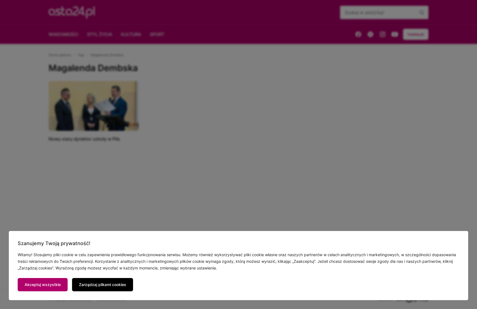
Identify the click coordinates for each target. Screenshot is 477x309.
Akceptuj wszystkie (43, 284)
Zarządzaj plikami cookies (102, 284)
